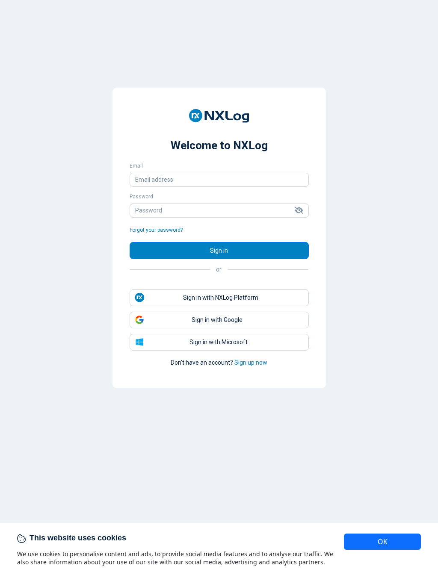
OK (383, 541)
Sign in (219, 250)
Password (141, 197)
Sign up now (250, 362)
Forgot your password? (156, 230)
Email (136, 166)
